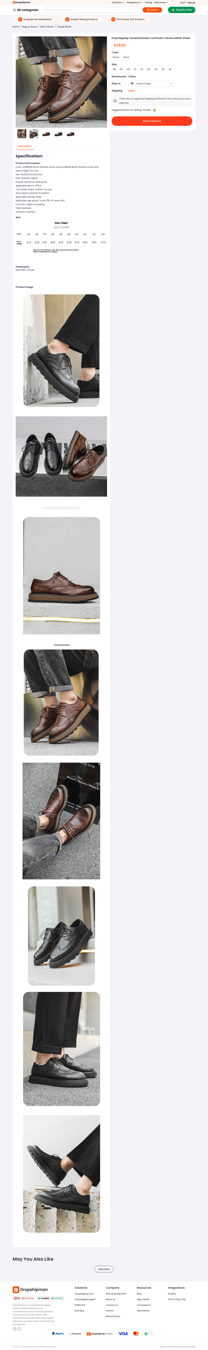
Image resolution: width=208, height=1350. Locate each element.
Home (16, 26)
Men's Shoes (46, 26)
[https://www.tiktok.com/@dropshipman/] (15, 1329)
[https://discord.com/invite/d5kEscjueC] (19, 1329)
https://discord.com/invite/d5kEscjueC (19, 1329)
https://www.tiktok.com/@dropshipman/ (15, 1329)
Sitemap (191, 1346)
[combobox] (146, 84)
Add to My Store (152, 121)
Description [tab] (24, 146)
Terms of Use (165, 1346)
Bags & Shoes (30, 26)
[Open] (171, 84)
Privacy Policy (179, 1346)
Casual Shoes (64, 26)
